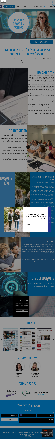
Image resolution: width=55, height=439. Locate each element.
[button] (49, 209)
